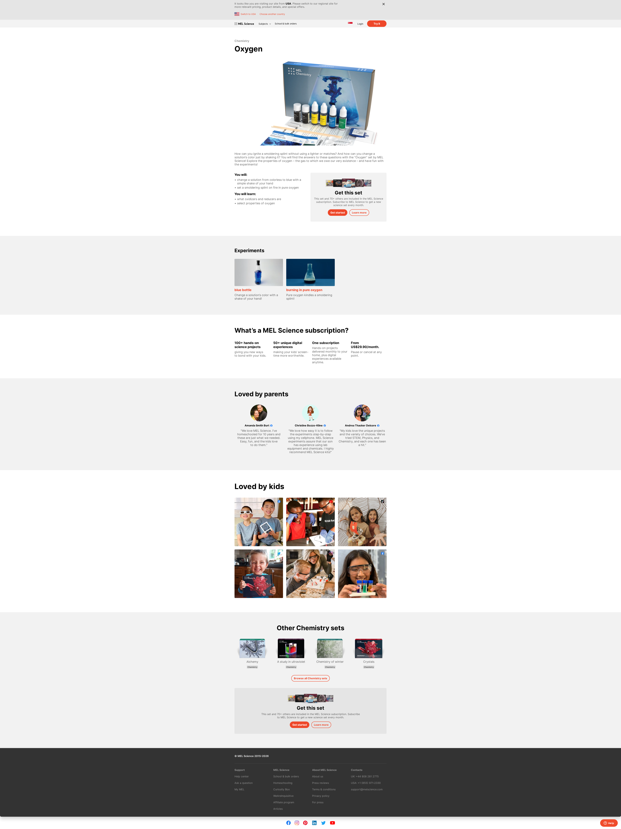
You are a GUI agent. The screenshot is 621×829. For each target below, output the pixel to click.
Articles (278, 808)
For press (317, 802)
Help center (241, 776)
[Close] (384, 4)
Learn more (359, 212)
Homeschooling (282, 782)
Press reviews (320, 782)
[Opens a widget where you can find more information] (609, 823)
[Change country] (350, 23)
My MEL (239, 789)
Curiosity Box (281, 789)
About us (317, 776)
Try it (377, 23)
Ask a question (243, 782)
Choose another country (272, 14)
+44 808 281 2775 (367, 776)
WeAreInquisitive (283, 795)
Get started (337, 212)
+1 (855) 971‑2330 (369, 782)
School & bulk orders (286, 23)
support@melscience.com (367, 789)
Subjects (263, 23)
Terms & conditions (324, 789)
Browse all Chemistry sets (310, 678)
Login (360, 23)
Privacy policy (320, 795)
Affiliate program (283, 802)
